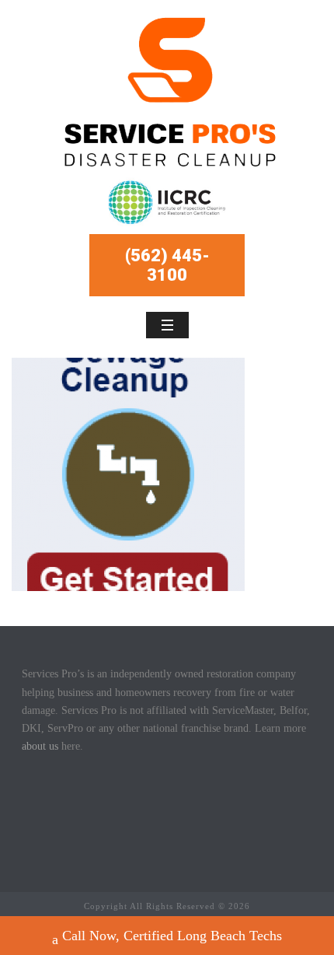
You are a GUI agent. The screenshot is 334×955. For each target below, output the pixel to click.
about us (40, 746)
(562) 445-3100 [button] (167, 265)
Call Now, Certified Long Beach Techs (172, 935)
